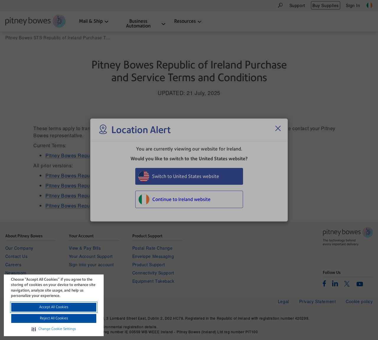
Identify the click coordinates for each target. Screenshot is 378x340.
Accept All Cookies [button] (53, 307)
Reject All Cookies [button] (54, 318)
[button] (53, 329)
